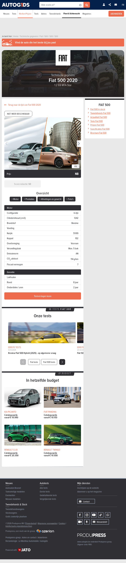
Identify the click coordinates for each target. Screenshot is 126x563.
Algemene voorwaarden (47, 523)
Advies (44, 13)
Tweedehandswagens (15, 509)
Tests (14, 13)
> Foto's (70, 199)
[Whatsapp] (107, 515)
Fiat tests (34, 362)
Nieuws (6, 13)
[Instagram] (87, 515)
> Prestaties (29, 199)
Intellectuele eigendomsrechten (19, 526)
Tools (36, 13)
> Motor (15, 199)
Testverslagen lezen (42, 296)
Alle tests (44, 487)
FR (123, 5)
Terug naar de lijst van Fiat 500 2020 (24, 104)
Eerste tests (45, 491)
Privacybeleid (30, 523)
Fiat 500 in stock (97, 109)
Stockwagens (11, 512)
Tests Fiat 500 (96, 121)
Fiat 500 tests (49, 362)
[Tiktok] (100, 515)
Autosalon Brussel (13, 487)
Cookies (62, 523)
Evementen (10, 495)
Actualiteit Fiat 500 (98, 117)
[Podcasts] (87, 522)
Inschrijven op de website (88, 487)
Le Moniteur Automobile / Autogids (33, 541)
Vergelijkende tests (48, 499)
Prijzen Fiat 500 (97, 125)
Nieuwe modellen (13, 499)
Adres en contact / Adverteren (34, 537)
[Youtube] (93, 515)
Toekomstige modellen (15, 491)
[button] (79, 143)
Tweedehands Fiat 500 (100, 113)
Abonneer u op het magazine (89, 491)
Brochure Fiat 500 (98, 132)
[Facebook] (80, 515)
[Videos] (80, 522)
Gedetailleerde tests (48, 495)
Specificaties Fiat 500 (100, 129)
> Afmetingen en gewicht (50, 199)
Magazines (87, 13)
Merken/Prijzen (25, 13)
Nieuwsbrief (102, 521)
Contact (86, 501)
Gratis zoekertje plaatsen (16, 516)
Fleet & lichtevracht (71, 13)
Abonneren (116, 13)
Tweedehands (55, 13)
